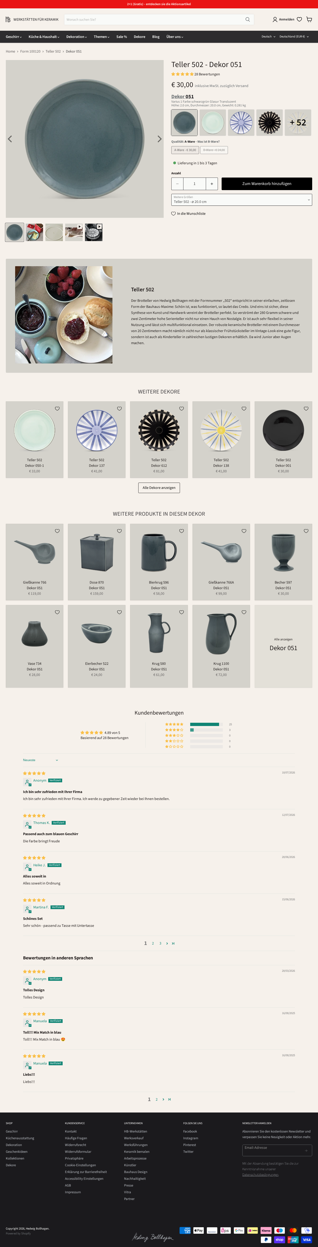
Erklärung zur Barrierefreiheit (86, 1172)
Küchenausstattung (20, 1138)
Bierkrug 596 (159, 582)
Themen (101, 36)
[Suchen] (247, 19)
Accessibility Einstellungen (84, 1178)
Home (10, 51)
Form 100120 (30, 51)
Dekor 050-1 (34, 465)
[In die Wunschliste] (57, 408)
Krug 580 (159, 663)
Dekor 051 (35, 588)
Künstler (130, 1165)
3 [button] (160, 943)
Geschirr (13, 36)
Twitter (188, 1151)
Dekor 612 (159, 465)
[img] (34, 773)
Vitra (127, 1192)
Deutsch (267, 36)
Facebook (190, 1131)
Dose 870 (97, 582)
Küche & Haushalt (43, 36)
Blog (155, 36)
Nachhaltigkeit (135, 1178)
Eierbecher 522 (96, 663)
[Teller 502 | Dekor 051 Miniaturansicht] (14, 232)
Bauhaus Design (135, 1172)
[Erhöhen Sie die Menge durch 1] (212, 184)
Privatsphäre (74, 1158)
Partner (129, 1199)
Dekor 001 (283, 465)
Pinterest (189, 1145)
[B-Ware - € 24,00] (214, 155)
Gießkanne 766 (34, 582)
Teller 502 (53, 51)
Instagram (190, 1138)
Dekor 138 (221, 465)
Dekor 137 (97, 465)
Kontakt (71, 1131)
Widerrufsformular (78, 1151)
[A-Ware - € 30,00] (185, 155)
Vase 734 (34, 663)
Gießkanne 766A (221, 582)
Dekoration (75, 36)
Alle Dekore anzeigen (159, 487)
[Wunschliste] (299, 19)
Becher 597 (283, 582)
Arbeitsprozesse (135, 1158)
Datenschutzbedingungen (260, 1174)
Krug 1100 (221, 663)
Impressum (73, 1192)
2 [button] (153, 943)
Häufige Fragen (76, 1138)
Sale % (121, 36)
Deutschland (292, 36)
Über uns (173, 36)
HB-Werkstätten (135, 1131)
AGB (68, 1185)
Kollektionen (15, 1158)
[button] (182, 74)
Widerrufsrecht (75, 1145)
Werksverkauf (133, 1138)
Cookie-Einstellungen (80, 1165)
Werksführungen (136, 1145)
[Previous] (10, 139)
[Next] (159, 139)
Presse (128, 1185)
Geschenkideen (16, 1151)
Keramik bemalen (136, 1151)
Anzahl (176, 173)
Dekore (139, 36)
